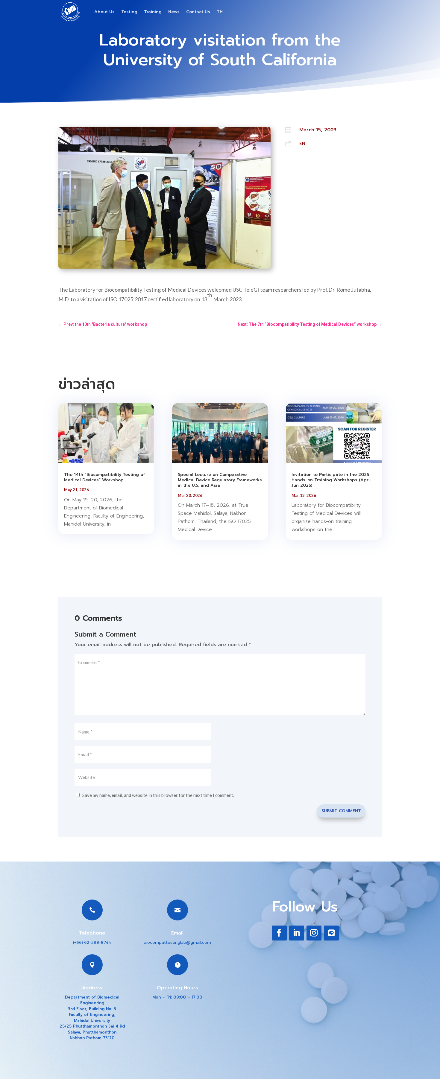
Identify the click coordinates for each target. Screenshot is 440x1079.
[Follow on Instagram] (314, 933)
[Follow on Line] (331, 933)
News (174, 12)
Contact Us (198, 12)
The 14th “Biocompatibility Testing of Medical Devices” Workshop (104, 477)
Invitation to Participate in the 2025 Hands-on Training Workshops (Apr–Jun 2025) (331, 479)
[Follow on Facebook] (279, 933)
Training (153, 12)
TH (220, 12)
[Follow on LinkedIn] (296, 933)
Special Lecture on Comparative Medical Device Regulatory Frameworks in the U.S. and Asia (220, 479)
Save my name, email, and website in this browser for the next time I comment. (158, 795)
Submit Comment (341, 811)
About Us (104, 12)
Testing (129, 12)
